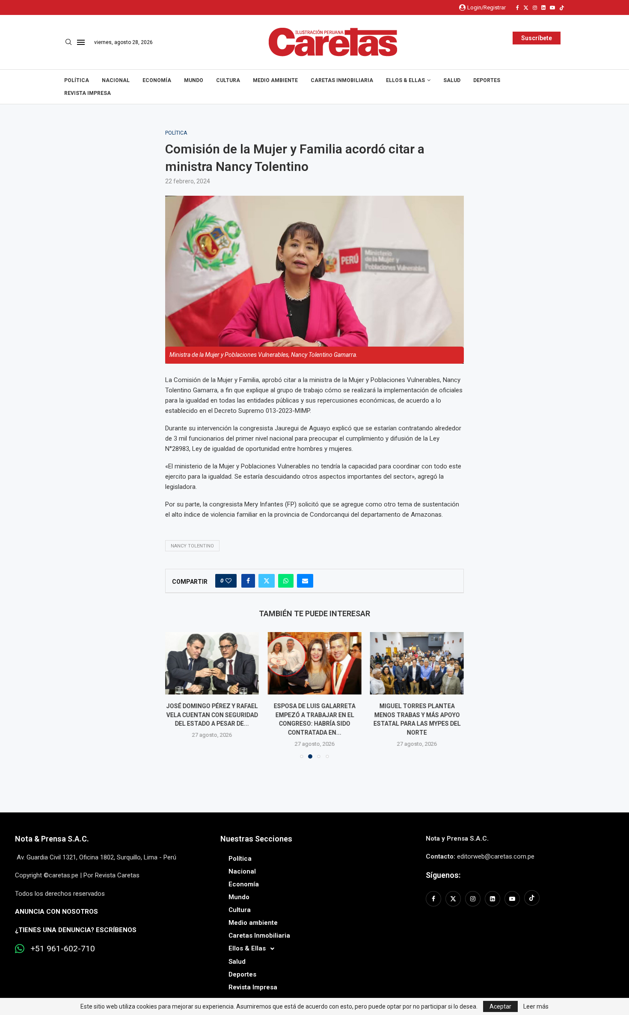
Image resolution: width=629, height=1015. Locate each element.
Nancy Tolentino (192, 546)
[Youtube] (552, 8)
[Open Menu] (81, 42)
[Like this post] (228, 581)
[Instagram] (534, 8)
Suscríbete (536, 38)
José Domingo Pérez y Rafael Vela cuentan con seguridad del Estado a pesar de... (212, 715)
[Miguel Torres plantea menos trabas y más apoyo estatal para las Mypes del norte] (417, 663)
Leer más (536, 1006)
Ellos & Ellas (405, 80)
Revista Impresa (87, 93)
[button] (176, 695)
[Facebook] (517, 8)
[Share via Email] (305, 581)
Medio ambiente (275, 80)
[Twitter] (526, 8)
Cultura (228, 80)
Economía (156, 80)
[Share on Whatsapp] (286, 581)
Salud (451, 80)
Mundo (193, 80)
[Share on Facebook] (248, 581)
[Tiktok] (562, 8)
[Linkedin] (543, 8)
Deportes (486, 80)
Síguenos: (443, 875)
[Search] (68, 42)
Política (76, 80)
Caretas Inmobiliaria (342, 80)
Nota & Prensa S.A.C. (52, 838)
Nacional (116, 80)
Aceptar (500, 1006)
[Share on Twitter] (266, 581)
